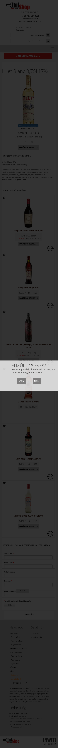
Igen (21, 381)
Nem (37, 381)
